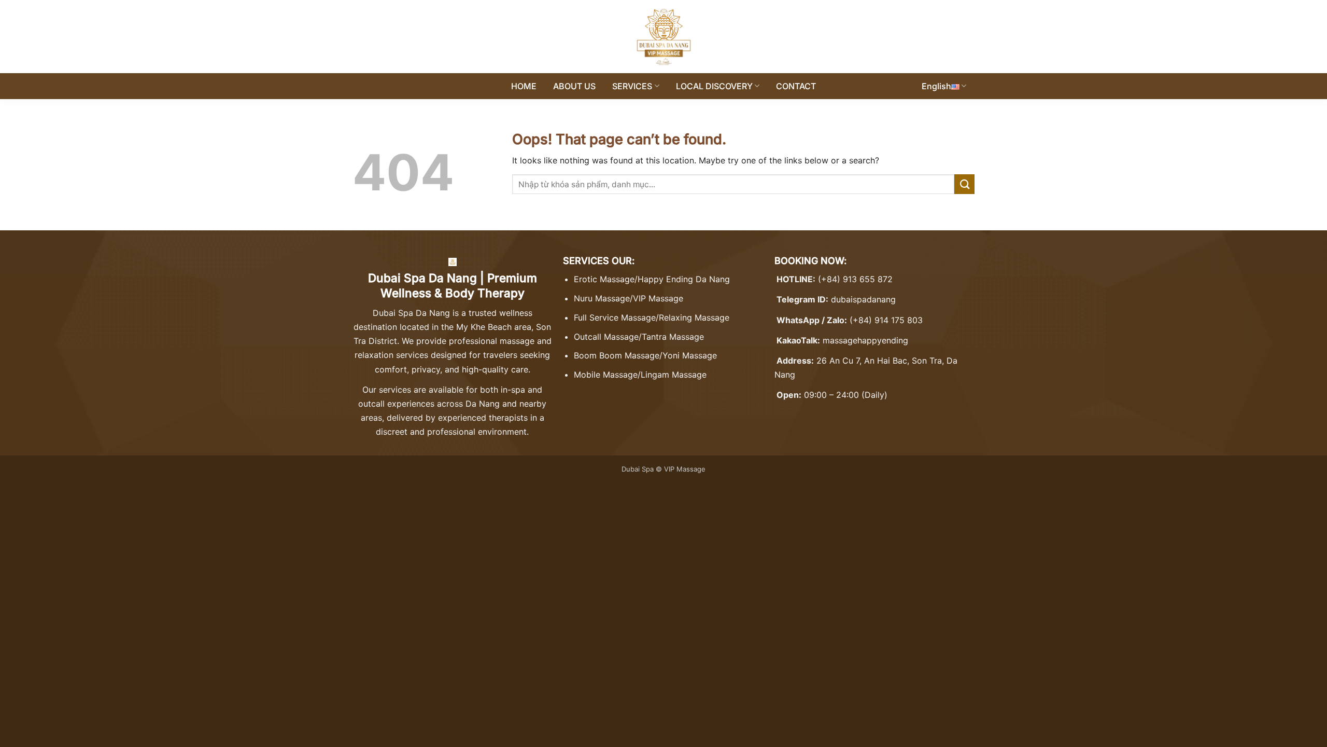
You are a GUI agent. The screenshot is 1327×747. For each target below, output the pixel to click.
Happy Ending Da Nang (684, 279)
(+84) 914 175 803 (886, 320)
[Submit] (964, 184)
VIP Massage (658, 298)
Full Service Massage (615, 317)
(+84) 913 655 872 (855, 279)
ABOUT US (574, 86)
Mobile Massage (606, 374)
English (936, 86)
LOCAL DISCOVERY (714, 86)
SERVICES (632, 86)
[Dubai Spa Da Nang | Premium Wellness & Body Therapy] (663, 36)
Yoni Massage (689, 355)
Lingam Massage (674, 374)
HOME (524, 86)
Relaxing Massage (694, 317)
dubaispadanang (863, 299)
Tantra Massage (673, 336)
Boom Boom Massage (616, 355)
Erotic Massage (604, 279)
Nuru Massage (602, 298)
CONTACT (796, 86)
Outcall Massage (606, 336)
